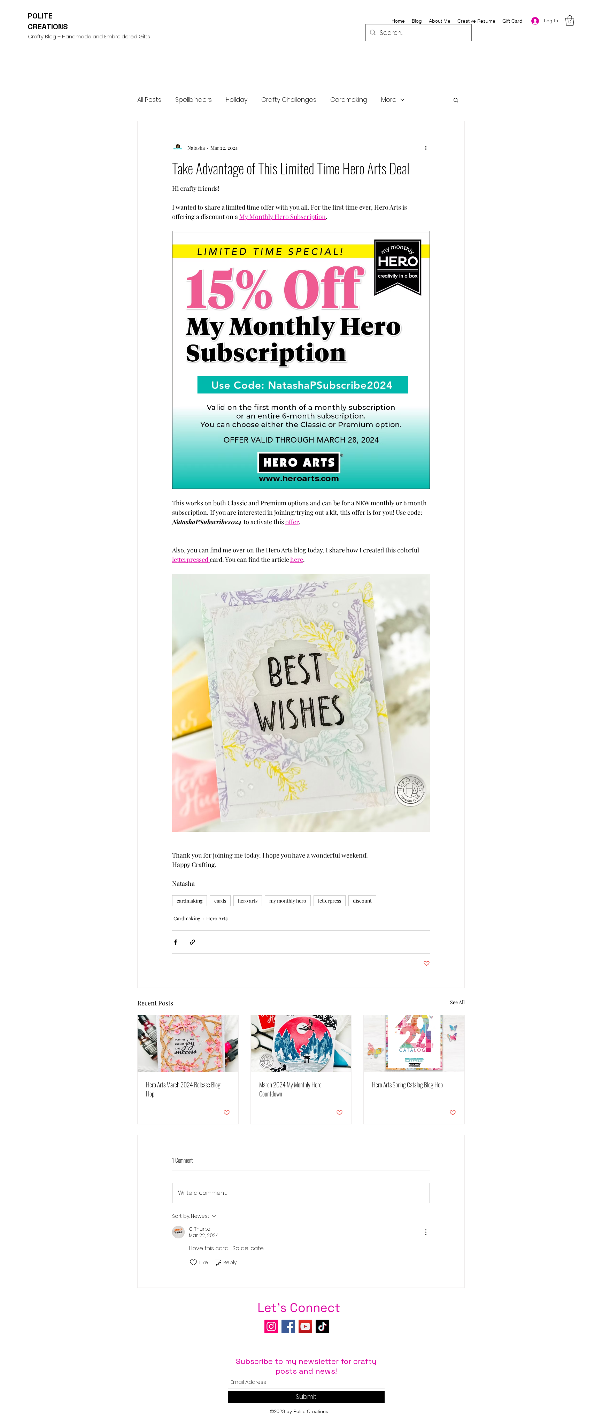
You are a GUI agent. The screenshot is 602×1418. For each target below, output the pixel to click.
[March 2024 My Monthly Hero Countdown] (301, 1043)
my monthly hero (287, 900)
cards (220, 900)
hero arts (247, 900)
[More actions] (426, 147)
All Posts (149, 99)
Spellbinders (193, 99)
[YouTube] (305, 1326)
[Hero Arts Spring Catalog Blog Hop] (414, 1043)
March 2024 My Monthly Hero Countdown (290, 1089)
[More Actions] (426, 1232)
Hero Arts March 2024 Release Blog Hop (183, 1089)
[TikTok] (322, 1326)
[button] (569, 20)
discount (362, 900)
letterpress (329, 900)
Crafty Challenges (288, 99)
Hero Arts (216, 918)
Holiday (236, 99)
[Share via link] (192, 942)
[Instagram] (271, 1326)
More (388, 99)
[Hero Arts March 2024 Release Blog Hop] (188, 1043)
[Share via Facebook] (175, 942)
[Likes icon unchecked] (193, 1262)
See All (457, 1002)
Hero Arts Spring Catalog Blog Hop (407, 1084)
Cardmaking (348, 99)
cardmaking (189, 900)
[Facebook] (288, 1326)
